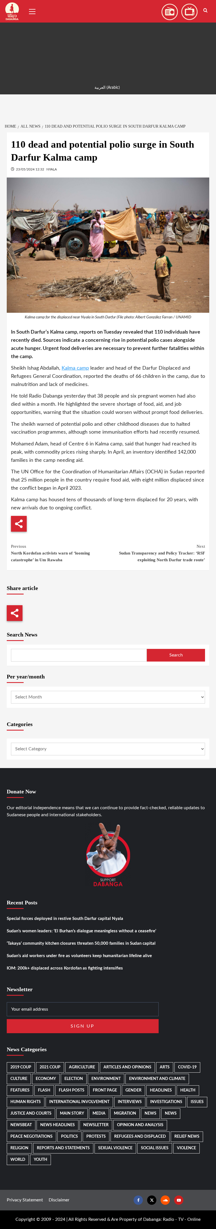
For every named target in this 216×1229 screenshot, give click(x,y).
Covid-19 (187, 1067)
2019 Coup (20, 1067)
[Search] (205, 10)
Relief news (186, 1137)
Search (176, 655)
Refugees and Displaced (140, 1137)
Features (20, 1090)
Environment (106, 1079)
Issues (197, 1102)
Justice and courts (30, 1113)
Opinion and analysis (140, 1125)
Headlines (161, 1090)
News (150, 1113)
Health (187, 1090)
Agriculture (82, 1067)
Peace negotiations (31, 1137)
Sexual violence (115, 1148)
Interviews (130, 1102)
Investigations (166, 1102)
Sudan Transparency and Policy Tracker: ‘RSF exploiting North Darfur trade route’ (162, 553)
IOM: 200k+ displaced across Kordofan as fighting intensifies (65, 968)
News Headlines (57, 1125)
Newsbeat (21, 1125)
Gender (133, 1090)
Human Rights (25, 1102)
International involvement (79, 1102)
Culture (18, 1079)
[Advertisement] (108, 39)
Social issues (154, 1148)
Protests (96, 1137)
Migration (125, 1113)
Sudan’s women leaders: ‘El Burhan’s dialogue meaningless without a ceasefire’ (81, 931)
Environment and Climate (157, 1079)
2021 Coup (50, 1067)
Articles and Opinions (127, 1067)
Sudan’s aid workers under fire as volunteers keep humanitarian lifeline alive (79, 956)
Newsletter (96, 1125)
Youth (40, 1160)
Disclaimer (59, 1200)
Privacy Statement (25, 1200)
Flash (44, 1090)
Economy (46, 1079)
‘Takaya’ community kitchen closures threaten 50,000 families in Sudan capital (81, 943)
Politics (69, 1137)
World (17, 1160)
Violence (186, 1148)
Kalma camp (75, 368)
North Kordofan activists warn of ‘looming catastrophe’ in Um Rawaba (50, 553)
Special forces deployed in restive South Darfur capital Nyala (65, 919)
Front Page (105, 1090)
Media (99, 1113)
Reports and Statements (63, 1148)
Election (73, 1079)
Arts (165, 1067)
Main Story (72, 1113)
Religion (19, 1148)
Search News (22, 634)
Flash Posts (71, 1090)
